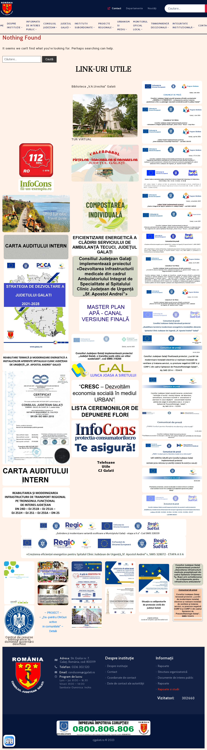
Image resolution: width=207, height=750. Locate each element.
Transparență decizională (160, 25)
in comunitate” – (53, 626)
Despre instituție (14, 25)
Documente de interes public (175, 677)
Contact (112, 671)
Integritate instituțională (183, 25)
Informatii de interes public (33, 25)
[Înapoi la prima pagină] (9, 741)
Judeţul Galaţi (66, 25)
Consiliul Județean (49, 25)
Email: (77, 672)
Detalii (53, 631)
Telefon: (74, 667)
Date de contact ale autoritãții (125, 683)
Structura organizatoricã (172, 671)
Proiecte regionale (105, 25)
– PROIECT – (53, 613)
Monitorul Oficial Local (140, 25)
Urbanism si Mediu (123, 25)
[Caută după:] (21, 59)
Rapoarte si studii (168, 689)
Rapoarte (163, 666)
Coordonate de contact (121, 677)
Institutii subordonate (84, 25)
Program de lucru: (71, 676)
